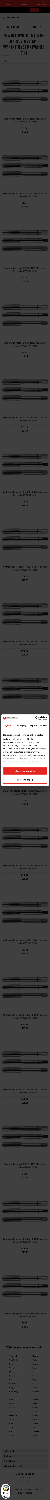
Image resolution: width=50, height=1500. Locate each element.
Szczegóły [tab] (21, 725)
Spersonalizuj (23, 779)
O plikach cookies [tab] (38, 725)
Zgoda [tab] (8, 725)
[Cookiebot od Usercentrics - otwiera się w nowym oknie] (35, 718)
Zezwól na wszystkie (25, 771)
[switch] (5, 1496)
